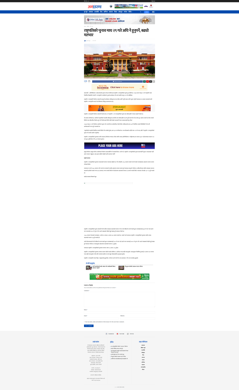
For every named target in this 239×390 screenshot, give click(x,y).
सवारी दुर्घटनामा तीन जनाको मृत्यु (118, 354)
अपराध (143, 357)
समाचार (91, 12)
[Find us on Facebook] (151, 1)
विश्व (101, 12)
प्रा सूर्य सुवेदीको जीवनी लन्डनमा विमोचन (119, 346)
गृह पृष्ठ (86, 12)
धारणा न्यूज (88, 40)
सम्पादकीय (143, 367)
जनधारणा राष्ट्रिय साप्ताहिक (120, 387)
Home (85, 26)
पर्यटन (125, 12)
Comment (87, 291)
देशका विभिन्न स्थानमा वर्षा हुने (117, 348)
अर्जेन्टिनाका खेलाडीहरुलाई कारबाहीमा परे (119, 359)
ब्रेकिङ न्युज (91, 26)
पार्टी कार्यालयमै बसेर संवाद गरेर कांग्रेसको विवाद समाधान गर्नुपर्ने (103, 267)
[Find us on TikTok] (154, 1)
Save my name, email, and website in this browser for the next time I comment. (104, 322)
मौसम (143, 369)
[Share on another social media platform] (153, 81)
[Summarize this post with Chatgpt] (150, 81)
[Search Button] (140, 11)
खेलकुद (120, 12)
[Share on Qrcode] (147, 81)
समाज (143, 360)
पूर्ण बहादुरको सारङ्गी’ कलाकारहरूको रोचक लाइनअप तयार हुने (119, 351)
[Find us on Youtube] (152, 1)
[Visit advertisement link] (131, 6)
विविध (130, 12)
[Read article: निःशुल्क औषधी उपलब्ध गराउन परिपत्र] (121, 268)
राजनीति (96, 12)
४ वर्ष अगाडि (94, 40)
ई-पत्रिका (146, 12)
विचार (115, 12)
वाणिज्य (106, 12)
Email (86, 316)
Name (86, 310)
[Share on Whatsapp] (144, 81)
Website (122, 316)
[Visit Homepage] (95, 6)
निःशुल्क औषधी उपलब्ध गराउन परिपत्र (134, 266)
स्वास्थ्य (111, 12)
